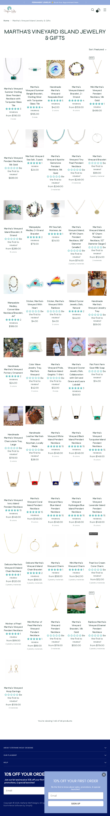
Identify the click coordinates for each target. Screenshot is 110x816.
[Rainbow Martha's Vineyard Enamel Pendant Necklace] (97, 604)
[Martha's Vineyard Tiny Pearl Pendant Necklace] (76, 138)
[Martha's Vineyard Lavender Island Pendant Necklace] (97, 480)
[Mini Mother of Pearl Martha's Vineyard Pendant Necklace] (34, 604)
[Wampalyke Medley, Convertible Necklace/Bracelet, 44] (13, 284)
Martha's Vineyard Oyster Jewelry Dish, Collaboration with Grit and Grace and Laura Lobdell (76, 374)
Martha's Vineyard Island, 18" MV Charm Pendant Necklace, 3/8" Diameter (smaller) (76, 237)
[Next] (86, 2)
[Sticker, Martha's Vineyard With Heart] (34, 283)
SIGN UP (75, 803)
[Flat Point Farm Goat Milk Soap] (97, 346)
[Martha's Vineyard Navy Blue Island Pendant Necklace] (55, 480)
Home (6, 20)
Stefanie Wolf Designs (29, 803)
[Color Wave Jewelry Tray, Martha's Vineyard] (34, 346)
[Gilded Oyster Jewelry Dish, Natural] (76, 283)
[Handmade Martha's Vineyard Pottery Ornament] (13, 347)
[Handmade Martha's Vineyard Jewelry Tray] (97, 283)
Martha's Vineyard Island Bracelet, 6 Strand (13, 232)
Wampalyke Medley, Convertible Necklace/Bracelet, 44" (13, 309)
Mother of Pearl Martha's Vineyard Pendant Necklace (13, 627)
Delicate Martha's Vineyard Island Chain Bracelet (35, 566)
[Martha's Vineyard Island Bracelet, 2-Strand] (76, 69)
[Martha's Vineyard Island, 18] (76, 209)
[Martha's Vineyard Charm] (55, 545)
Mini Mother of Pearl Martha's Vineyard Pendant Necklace (35, 628)
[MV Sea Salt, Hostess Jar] (55, 209)
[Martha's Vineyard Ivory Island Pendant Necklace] (13, 481)
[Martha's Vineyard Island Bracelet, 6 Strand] (13, 210)
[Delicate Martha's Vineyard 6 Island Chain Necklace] (13, 545)
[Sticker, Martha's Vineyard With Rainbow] (55, 283)
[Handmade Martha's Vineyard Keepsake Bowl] (55, 69)
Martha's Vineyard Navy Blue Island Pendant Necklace (55, 505)
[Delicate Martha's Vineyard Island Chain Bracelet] (34, 545)
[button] (13, 108)
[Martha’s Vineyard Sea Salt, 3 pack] (34, 138)
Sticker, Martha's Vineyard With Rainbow (55, 304)
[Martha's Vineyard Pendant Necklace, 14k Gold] (13, 139)
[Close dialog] (104, 775)
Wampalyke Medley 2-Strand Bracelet (35, 230)
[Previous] (24, 2)
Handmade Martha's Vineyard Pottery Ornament (13, 369)
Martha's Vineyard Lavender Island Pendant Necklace (97, 505)
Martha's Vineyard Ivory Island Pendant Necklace (13, 503)
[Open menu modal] (105, 10)
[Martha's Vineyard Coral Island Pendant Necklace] (34, 480)
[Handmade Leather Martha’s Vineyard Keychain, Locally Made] (34, 415)
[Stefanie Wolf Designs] (10, 9)
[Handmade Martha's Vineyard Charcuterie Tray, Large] (13, 416)
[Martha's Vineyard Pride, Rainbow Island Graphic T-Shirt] (55, 346)
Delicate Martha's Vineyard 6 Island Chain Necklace (13, 568)
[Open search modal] (93, 10)
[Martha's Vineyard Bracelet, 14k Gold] (76, 604)
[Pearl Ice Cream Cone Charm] (97, 545)
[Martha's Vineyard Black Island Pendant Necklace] (76, 415)
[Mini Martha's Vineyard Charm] (76, 545)
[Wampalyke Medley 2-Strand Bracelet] (34, 209)
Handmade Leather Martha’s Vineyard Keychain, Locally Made (34, 439)
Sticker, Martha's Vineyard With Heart (34, 304)
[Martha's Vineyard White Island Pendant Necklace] (55, 415)
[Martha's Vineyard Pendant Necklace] (55, 604)
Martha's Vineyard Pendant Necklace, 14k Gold (13, 161)
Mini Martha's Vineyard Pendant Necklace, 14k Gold (97, 93)
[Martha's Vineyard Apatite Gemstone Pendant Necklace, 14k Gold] (55, 138)
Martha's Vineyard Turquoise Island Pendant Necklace (97, 439)
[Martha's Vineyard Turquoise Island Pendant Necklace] (97, 415)
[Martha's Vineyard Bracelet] (97, 138)
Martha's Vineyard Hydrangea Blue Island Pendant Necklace (76, 505)
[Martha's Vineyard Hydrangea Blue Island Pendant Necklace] (76, 480)
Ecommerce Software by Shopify (18, 805)
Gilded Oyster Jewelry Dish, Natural (76, 304)
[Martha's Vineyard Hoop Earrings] (13, 669)
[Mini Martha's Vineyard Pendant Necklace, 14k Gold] (97, 69)
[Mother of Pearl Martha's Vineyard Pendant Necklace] (13, 605)
